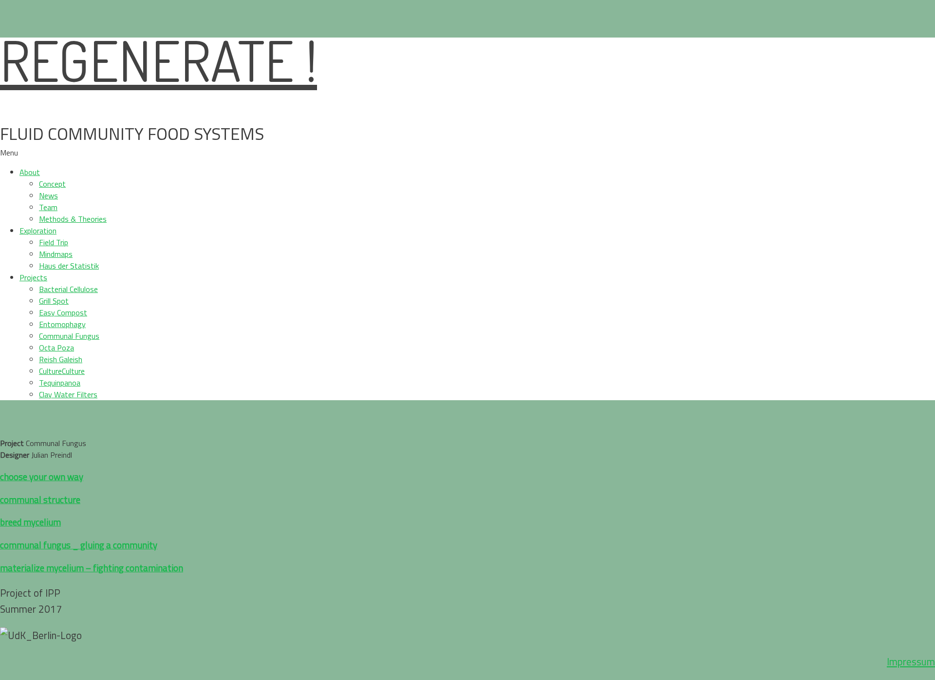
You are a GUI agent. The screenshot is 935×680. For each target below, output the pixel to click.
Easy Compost (63, 312)
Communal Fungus (69, 336)
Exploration (37, 230)
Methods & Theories (73, 219)
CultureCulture (62, 371)
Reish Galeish (60, 359)
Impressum (911, 661)
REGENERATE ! (158, 59)
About (29, 172)
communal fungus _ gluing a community (78, 545)
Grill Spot (54, 301)
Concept (52, 184)
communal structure (40, 499)
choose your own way (41, 477)
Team (48, 207)
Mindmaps (56, 254)
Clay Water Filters (68, 394)
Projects (33, 277)
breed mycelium (30, 522)
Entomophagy (62, 324)
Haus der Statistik (69, 266)
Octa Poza (56, 347)
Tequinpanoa (59, 383)
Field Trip (53, 242)
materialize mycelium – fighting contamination (91, 568)
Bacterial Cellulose (68, 289)
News (48, 195)
